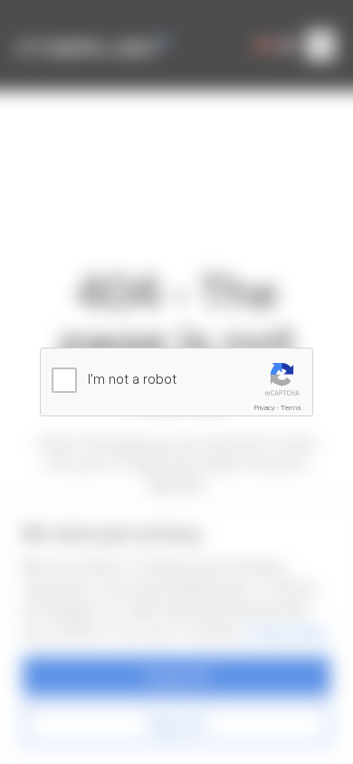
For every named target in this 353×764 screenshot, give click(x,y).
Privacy (264, 408)
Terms (291, 408)
